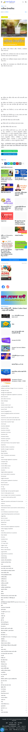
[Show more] (23, 163)
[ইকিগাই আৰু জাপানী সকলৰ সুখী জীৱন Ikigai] (21, 173)
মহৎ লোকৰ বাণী (14, 674)
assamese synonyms (14, 438)
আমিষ (14, 591)
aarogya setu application (14, 392)
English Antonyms (14, 478)
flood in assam (14, 482)
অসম (14, 564)
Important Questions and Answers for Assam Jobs (14, 501)
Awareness (14, 444)
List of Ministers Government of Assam (14, 511)
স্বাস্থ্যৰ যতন (3, 221)
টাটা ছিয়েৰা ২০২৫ (14, 634)
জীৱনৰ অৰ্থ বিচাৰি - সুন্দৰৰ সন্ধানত (14, 630)
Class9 (14, 457)
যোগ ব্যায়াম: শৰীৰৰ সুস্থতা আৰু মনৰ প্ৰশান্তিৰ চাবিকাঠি (21, 194)
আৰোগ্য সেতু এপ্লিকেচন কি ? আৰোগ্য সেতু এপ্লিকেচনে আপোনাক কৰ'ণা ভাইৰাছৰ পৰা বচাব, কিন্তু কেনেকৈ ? (7, 253)
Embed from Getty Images (6, 18)
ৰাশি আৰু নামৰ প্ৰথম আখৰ (14, 685)
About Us (24, 726)
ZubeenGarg (14, 556)
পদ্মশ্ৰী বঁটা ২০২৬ (14, 641)
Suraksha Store (14, 539)
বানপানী (14, 655)
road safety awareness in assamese (14, 532)
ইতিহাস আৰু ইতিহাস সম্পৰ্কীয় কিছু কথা (14, 597)
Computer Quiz (14, 461)
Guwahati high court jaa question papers (14, 491)
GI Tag (14, 486)
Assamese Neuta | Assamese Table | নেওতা (19, 380)
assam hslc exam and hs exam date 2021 (14, 417)
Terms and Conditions (21, 728)
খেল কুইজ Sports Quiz (14, 611)
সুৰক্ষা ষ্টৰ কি (14, 706)
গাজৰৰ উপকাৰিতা (19, 235)
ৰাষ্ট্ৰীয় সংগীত (14, 687)
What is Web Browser (14, 549)
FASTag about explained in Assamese (14, 480)
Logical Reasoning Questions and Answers (14, 514)
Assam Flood (14, 409)
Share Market (14, 535)
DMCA (10, 729)
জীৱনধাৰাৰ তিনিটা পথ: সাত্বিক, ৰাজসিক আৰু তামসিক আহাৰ (6, 208)
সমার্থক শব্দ (14, 699)
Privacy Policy (12, 728)
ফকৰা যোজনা (14, 649)
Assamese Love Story (14, 432)
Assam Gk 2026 (16, 340)
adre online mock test (14, 398)
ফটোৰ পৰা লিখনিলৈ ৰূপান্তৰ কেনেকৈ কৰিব (14, 651)
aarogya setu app (14, 390)
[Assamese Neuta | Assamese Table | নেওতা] (6, 380)
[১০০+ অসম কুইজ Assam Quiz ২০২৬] (6, 316)
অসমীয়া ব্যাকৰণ (14, 585)
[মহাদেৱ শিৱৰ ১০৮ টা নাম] (6, 364)
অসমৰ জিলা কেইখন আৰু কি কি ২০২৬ (19, 372)
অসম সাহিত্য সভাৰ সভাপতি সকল (14, 568)
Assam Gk (14, 415)
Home (2, 6)
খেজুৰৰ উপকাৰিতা (19, 250)
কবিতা (14, 599)
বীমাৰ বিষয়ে (14, 662)
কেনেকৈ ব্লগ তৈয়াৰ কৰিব (14, 607)
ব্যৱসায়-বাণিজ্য (14, 666)
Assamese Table (14, 440)
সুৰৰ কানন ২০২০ (14, 708)
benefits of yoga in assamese (14, 449)
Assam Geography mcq (14, 411)
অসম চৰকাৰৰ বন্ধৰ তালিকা (14, 566)
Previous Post (5, 263)
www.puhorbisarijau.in (17, 719)
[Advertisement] (14, 81)
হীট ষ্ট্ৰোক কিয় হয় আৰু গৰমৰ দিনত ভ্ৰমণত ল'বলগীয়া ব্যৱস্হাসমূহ (20, 222)
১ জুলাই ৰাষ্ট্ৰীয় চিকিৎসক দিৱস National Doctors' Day (20, 208)
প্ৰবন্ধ (14, 647)
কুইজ (14, 605)
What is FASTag (14, 547)
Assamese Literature (14, 430)
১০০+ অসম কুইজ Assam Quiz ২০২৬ (18, 316)
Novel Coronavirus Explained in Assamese (14, 526)
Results (14, 530)
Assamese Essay (14, 428)
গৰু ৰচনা (14, 613)
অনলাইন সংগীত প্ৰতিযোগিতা (14, 560)
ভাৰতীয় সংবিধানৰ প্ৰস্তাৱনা (14, 670)
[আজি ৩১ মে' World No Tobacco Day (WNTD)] (7, 230)
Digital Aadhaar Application (14, 472)
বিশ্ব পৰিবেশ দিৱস (14, 660)
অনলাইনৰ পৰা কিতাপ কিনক (14, 562)
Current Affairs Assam (14, 465)
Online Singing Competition (14, 528)
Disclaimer (5, 729)
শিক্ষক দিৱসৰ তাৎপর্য (14, 693)
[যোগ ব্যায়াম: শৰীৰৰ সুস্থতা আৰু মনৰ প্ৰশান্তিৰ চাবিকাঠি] (21, 187)
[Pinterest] (17, 163)
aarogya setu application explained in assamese (14, 394)
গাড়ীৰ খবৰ (14, 615)
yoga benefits (14, 551)
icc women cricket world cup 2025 (14, 497)
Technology (14, 541)
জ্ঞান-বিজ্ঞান (14, 632)
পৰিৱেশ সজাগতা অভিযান (14, 643)
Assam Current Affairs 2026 (18, 348)
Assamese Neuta (14, 436)
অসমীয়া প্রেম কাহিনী (14, 583)
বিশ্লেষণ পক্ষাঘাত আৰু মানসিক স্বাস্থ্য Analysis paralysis (6, 179)
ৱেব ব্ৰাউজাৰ (14, 691)
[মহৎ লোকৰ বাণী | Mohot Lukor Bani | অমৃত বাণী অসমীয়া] (14, 298)
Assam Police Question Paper (14, 421)
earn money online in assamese (14, 474)
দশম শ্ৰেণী (11, 723)
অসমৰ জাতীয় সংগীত (14, 572)
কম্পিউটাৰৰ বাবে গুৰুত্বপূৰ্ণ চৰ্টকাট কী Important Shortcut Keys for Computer (14, 602)
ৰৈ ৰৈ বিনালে (14, 689)
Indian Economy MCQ (14, 505)
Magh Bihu (14, 516)
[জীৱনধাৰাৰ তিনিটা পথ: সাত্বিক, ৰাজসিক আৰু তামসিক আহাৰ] (7, 201)
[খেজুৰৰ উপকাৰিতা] (21, 244)
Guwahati (14, 488)
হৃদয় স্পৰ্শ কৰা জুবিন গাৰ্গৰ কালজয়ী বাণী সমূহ (18, 332)
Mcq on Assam (14, 518)
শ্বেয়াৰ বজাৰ (14, 695)
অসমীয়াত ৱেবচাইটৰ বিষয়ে (14, 587)
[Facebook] (5, 163)
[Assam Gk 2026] (6, 340)
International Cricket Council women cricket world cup (14, 507)
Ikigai (14, 499)
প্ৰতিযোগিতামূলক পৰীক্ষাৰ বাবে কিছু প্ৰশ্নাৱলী (14, 645)
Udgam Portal (14, 545)
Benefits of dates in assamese (14, 447)
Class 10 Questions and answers (14, 455)
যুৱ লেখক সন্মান (14, 680)
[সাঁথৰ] (6, 324)
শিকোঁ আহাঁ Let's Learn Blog (19, 729)
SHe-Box (14, 537)
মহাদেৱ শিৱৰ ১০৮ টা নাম (17, 364)
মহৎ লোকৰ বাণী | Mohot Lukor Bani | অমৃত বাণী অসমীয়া (14, 309)
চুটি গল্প (14, 620)
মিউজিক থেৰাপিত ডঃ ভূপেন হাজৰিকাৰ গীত (14, 678)
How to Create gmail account (14, 493)
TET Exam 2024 (14, 543)
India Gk (14, 503)
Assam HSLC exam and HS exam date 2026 (14, 419)
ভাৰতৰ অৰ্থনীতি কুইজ (14, 668)
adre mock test (14, 396)
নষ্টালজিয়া (14, 639)
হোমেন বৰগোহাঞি (14, 712)
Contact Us (4, 728)
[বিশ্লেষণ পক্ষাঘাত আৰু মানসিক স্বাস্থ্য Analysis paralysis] (7, 173)
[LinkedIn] (14, 163)
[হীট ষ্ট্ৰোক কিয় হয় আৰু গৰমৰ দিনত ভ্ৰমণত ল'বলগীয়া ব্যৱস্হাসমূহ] (21, 216)
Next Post (24, 263)
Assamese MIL (14, 434)
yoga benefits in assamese (14, 553)
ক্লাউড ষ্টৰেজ (14, 609)
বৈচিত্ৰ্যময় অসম (14, 664)
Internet (14, 509)
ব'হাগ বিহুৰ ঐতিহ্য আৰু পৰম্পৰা (14, 653)
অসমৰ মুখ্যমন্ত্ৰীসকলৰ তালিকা (14, 574)
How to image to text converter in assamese (14, 495)
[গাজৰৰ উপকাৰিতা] (21, 230)
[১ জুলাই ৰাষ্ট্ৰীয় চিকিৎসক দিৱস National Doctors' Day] (21, 201)
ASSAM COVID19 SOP (14, 405)
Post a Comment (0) (14, 260)
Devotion (14, 470)
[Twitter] (8, 163)
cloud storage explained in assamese (14, 459)
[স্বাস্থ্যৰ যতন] (7, 216)
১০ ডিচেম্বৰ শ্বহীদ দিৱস (14, 386)
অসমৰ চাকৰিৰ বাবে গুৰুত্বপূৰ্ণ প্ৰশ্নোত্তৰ (14, 570)
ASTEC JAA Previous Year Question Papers (14, 442)
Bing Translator (14, 453)
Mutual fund (14, 522)
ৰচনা (14, 683)
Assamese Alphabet (14, 426)
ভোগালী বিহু (14, 672)
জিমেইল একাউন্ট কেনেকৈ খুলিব (14, 628)
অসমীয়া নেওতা (14, 581)
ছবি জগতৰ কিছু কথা (14, 622)
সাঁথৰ (13, 324)
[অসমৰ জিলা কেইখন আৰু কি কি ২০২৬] (6, 372)
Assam (14, 403)
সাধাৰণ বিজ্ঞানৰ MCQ (14, 703)
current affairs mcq (14, 468)
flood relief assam (14, 484)
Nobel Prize (14, 524)
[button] (1, 2)
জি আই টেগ (14, 626)
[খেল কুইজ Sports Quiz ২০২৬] (6, 356)
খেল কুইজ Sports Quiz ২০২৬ (18, 356)
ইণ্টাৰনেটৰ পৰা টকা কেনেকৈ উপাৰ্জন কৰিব (14, 595)
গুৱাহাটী (14, 618)
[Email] (20, 163)
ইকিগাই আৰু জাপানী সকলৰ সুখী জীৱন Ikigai (21, 178)
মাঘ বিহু (14, 676)
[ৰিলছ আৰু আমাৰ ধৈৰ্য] (7, 187)
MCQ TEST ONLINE (14, 520)
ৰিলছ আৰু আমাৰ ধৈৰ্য (6, 192)
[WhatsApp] (11, 163)
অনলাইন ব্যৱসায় (14, 558)
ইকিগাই (14, 593)
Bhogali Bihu (14, 451)
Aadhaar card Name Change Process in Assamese (14, 388)
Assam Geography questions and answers (14, 413)
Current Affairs (14, 463)
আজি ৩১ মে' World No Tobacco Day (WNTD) (7, 237)
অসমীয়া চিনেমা (14, 579)
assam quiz (14, 424)
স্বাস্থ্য (5, 6)
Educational (14, 476)
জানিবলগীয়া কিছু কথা (14, 624)
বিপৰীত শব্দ (14, 657)
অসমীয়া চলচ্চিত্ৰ (14, 576)
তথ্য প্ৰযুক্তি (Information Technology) (14, 636)
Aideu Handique (14, 401)
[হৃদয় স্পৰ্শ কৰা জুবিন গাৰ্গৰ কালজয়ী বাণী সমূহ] (6, 332)
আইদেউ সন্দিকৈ (14, 589)
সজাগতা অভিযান (14, 697)
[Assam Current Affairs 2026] (6, 348)
